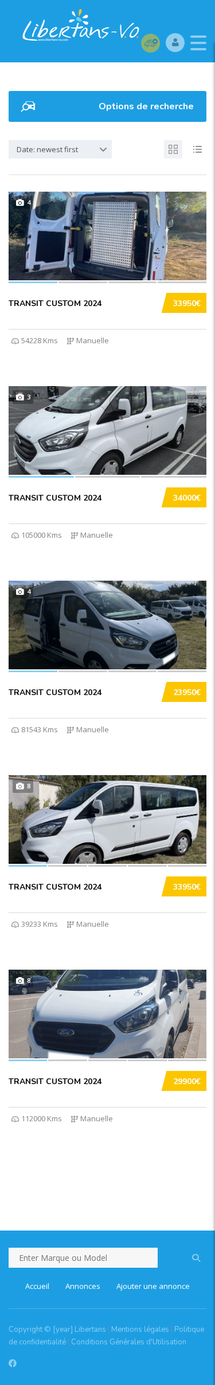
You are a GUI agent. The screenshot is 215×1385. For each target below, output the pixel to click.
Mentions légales (140, 1329)
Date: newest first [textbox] (47, 149)
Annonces (82, 1286)
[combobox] (60, 149)
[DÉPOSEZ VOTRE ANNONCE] (150, 43)
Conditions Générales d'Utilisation (128, 1342)
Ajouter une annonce (153, 1286)
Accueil (37, 1286)
